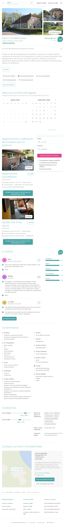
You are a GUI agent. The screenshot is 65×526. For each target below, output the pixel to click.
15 (22, 114)
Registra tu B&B (27, 506)
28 (18, 122)
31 (4, 125)
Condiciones (41, 522)
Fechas (39, 138)
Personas (40, 146)
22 (22, 118)
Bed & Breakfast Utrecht (51, 506)
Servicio (47, 278)
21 (18, 118)
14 (18, 114)
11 (7, 114)
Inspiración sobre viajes (8, 509)
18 (7, 118)
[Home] (3, 492)
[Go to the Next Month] (55, 99)
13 (15, 114)
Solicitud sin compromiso (9, 43)
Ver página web (39, 475)
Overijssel (10, 41)
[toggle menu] (61, 3)
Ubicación (48, 268)
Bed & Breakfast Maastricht (52, 509)
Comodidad (48, 258)
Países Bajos (19, 41)
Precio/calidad (49, 273)
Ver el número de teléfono (42, 473)
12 (11, 114)
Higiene (47, 263)
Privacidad (32, 522)
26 (11, 122)
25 (7, 122)
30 (26, 122)
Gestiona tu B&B (27, 503)
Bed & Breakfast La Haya (51, 512)
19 (11, 118)
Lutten (4, 41)
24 (4, 122)
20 (15, 118)
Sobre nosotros (6, 506)
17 (4, 118)
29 (22, 122)
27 (15, 122)
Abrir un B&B (27, 509)
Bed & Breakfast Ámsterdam (52, 503)
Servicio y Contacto (7, 503)
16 (26, 114)
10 (4, 114)
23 (26, 118)
